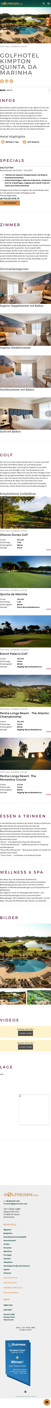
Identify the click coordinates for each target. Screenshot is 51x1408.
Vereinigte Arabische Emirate (17, 1266)
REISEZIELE (10, 1224)
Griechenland (10, 1240)
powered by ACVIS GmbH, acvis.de (25, 1396)
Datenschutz (9, 1317)
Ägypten (7, 1229)
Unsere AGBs (9, 1314)
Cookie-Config (25, 1033)
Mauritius (8, 1251)
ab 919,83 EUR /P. (10, 198)
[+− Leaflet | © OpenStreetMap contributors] (25, 1107)
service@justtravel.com (16, 1203)
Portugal (8, 1255)
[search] (43, 3)
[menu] (48, 3)
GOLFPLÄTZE (10, 1282)
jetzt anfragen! (10, 203)
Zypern (7, 1269)
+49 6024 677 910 (12, 1201)
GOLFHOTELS (10, 1278)
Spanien (7, 1258)
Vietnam (7, 1273)
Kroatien (8, 1247)
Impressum (9, 1319)
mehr (48, 549)
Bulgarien (8, 1233)
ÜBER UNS (8, 1305)
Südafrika (8, 1262)
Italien (7, 1244)
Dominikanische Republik (15, 1237)
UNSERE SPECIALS (13, 1287)
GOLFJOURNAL (11, 1292)
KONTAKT (8, 1310)
